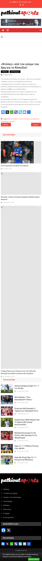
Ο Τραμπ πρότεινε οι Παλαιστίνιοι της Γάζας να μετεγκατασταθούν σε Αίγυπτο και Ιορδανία (18, 372)
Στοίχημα (6, 513)
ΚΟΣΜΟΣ (14, 119)
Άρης (9, 119)
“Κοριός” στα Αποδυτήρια (12, 497)
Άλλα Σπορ (7, 509)
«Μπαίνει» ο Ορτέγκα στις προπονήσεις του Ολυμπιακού (37, 125)
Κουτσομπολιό (8, 517)
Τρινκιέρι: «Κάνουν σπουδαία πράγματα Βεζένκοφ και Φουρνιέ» (20, 198)
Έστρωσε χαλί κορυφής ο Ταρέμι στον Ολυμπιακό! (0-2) (26, 409)
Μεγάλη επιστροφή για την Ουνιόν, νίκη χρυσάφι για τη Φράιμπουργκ (26, 435)
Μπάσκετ (6, 505)
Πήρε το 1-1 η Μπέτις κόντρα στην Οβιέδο (26, 447)
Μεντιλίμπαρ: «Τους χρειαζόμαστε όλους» (23, 398)
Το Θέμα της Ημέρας (10, 493)
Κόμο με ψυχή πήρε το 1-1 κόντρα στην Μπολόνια (25, 458)
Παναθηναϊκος (35, 119)
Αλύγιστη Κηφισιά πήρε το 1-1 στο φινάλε (27, 387)
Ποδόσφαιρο (15, 72)
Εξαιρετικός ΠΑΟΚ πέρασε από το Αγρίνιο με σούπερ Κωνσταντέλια (27, 422)
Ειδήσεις (4, 72)
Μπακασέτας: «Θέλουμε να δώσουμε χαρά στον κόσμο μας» (7, 125)
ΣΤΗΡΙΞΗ (12, 121)
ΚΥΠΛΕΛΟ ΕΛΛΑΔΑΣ (23, 119)
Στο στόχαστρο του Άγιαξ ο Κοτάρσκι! (15, 166)
